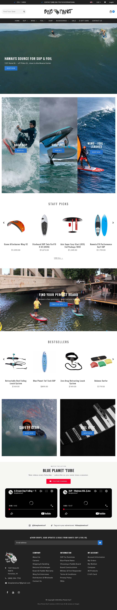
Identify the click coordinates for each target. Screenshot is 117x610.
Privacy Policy (66, 578)
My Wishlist (92, 564)
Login (111, 2)
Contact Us (97, 21)
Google (77, 604)
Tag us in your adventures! (70, 525)
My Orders (92, 560)
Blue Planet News (67, 560)
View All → (58, 258)
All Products (93, 571)
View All (58, 150)
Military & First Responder (70, 571)
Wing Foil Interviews (41, 574)
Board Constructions (68, 567)
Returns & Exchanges (41, 567)
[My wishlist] (105, 2)
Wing (33, 21)
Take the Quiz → (58, 304)
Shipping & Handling (41, 564)
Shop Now (11, 68)
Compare (91, 567)
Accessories (61, 21)
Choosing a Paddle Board (70, 564)
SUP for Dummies (67, 557)
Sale (74, 21)
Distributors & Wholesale (43, 578)
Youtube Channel (59, 481)
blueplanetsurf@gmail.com (19, 583)
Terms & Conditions (68, 574)
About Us (36, 557)
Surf (51, 21)
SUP (24, 21)
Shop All (20, 150)
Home (17, 21)
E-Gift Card (84, 21)
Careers (36, 560)
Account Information (96, 557)
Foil (42, 21)
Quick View (15, 243)
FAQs (62, 581)
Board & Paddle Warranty (43, 571)
